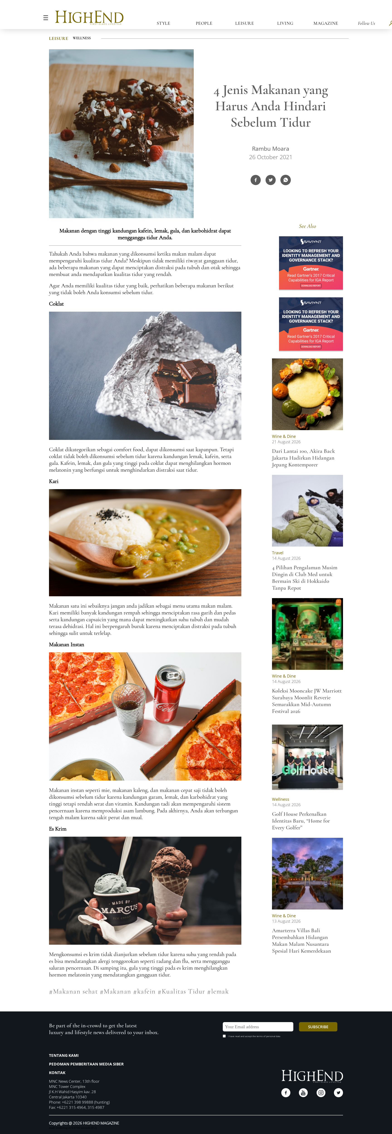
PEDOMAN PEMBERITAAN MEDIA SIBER (86, 1064)
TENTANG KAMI (64, 1055)
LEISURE (58, 38)
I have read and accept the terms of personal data (254, 1036)
